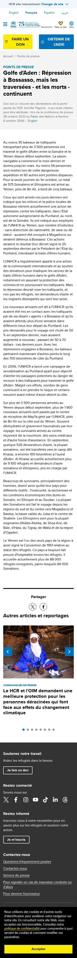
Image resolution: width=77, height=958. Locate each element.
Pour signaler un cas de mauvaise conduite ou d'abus (37, 884)
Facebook (16, 799)
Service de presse (16, 875)
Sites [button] (71, 26)
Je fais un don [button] (17, 770)
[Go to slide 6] (46, 731)
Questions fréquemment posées (27, 861)
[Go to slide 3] (33, 731)
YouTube (35, 799)
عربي (64, 12)
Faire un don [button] (61, 26)
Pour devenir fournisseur (21, 893)
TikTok (45, 799)
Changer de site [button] (52, 4)
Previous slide (7, 651)
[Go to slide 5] (42, 731)
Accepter (38, 949)
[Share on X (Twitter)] (32, 606)
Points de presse (28, 56)
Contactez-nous (15, 868)
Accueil (8, 56)
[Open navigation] (5, 24)
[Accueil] (25, 25)
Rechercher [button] (46, 26)
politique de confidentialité (22, 928)
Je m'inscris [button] (16, 839)
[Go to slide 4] (37, 731)
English (14, 12)
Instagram (25, 799)
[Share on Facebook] (43, 606)
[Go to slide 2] (29, 731)
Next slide (69, 651)
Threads (65, 799)
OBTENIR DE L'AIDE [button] (59, 41)
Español (49, 12)
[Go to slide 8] (54, 731)
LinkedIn (55, 799)
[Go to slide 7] (50, 731)
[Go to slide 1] (24, 731)
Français (31, 12)
